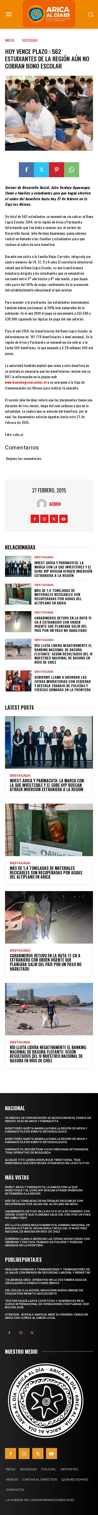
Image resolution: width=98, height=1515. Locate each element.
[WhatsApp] (71, 169)
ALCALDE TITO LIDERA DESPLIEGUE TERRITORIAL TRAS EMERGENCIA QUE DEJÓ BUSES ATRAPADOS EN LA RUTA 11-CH (47, 1161)
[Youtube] (63, 519)
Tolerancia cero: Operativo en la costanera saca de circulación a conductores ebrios (46, 1281)
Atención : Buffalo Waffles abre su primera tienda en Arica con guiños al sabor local (46, 1316)
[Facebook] (26, 169)
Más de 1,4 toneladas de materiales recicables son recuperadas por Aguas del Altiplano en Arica (58, 596)
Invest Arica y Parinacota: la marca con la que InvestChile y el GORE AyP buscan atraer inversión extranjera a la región (63, 569)
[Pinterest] (56, 169)
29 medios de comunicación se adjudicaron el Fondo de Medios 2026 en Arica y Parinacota (48, 1119)
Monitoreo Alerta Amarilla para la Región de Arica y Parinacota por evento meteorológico (46, 1130)
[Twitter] (41, 169)
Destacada (43, 557)
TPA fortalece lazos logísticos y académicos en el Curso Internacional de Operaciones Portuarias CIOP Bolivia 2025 (47, 1304)
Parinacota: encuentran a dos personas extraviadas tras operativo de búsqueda (46, 1151)
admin (55, 504)
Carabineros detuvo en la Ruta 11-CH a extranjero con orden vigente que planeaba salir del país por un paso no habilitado (63, 624)
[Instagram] (44, 519)
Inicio (10, 40)
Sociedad (30, 40)
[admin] (43, 504)
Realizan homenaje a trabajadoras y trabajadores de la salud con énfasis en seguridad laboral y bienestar (47, 1271)
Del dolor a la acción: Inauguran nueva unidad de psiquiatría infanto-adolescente (44, 1292)
